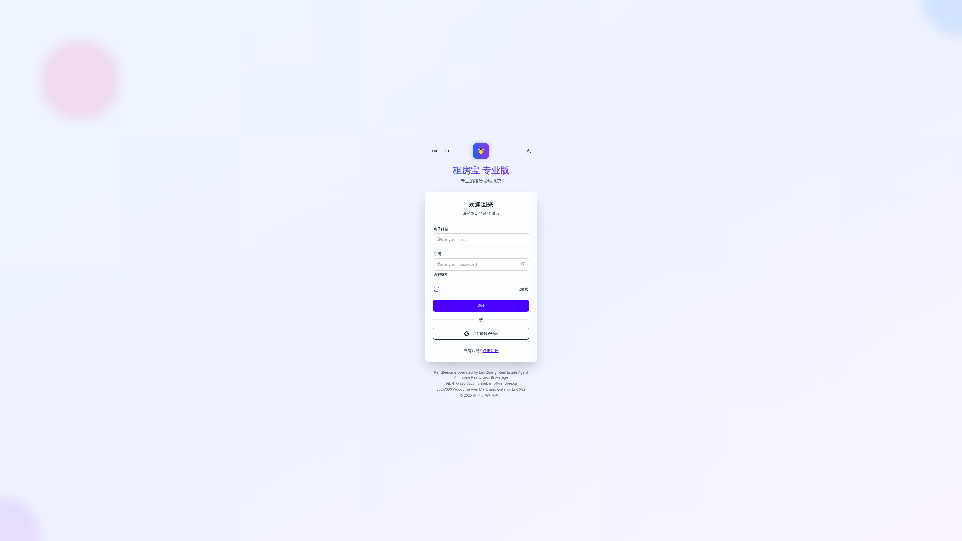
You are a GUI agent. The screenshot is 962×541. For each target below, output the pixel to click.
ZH (446, 151)
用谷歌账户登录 (485, 333)
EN (434, 151)
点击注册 (491, 350)
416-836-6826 (463, 383)
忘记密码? (440, 275)
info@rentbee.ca (503, 383)
